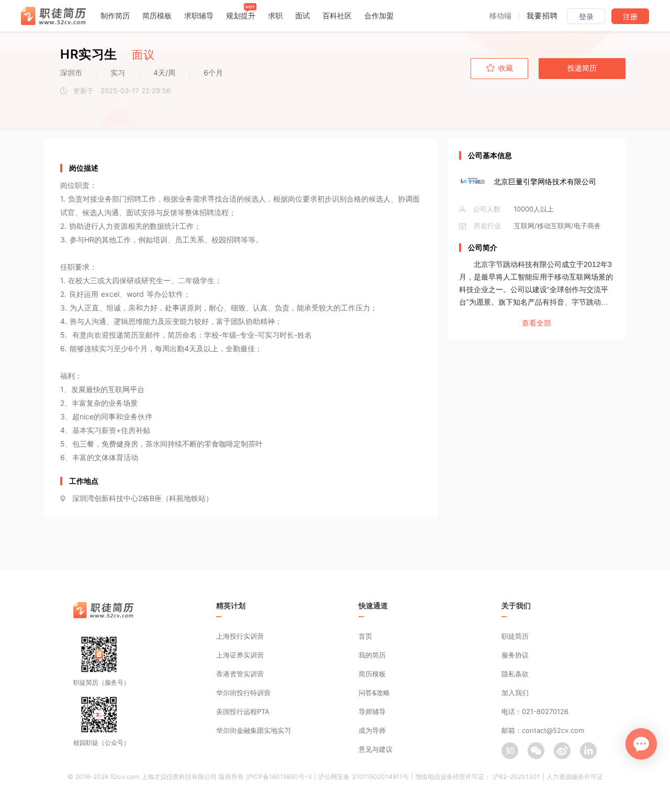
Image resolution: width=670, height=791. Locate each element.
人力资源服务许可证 (574, 777)
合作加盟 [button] (379, 15)
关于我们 (516, 605)
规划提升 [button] (240, 15)
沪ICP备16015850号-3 (279, 777)
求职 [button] (275, 15)
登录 (586, 17)
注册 (630, 17)
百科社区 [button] (337, 15)
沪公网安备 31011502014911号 (363, 777)
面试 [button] (302, 15)
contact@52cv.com (553, 730)
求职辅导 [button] (199, 15)
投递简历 (582, 68)
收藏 (505, 68)
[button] (500, 15)
